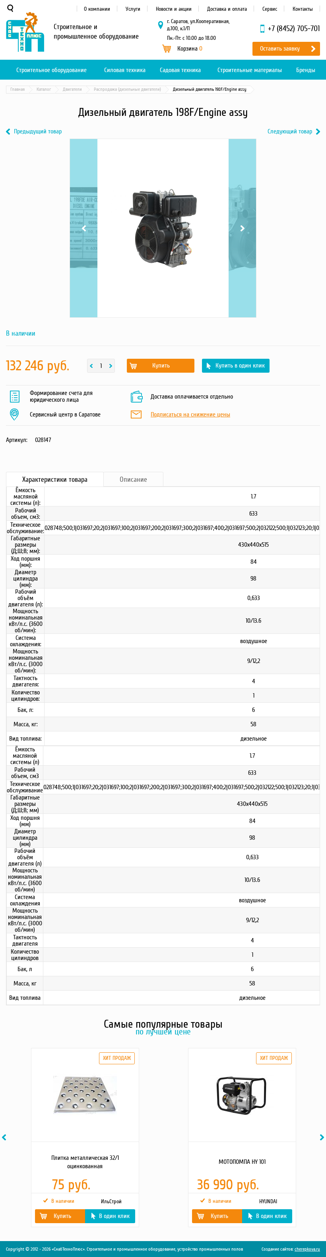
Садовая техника (180, 70)
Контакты (303, 9)
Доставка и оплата (227, 9)
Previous (83, 149)
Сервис (269, 9)
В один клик (114, 1216)
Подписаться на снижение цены (190, 414)
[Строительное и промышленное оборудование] (25, 32)
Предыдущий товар (38, 132)
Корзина (189, 49)
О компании (97, 9)
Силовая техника (125, 70)
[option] (84, 1137)
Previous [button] (5, 1137)
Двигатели (72, 89)
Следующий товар (290, 132)
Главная (17, 89)
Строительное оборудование (51, 70)
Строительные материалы (249, 70)
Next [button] (323, 1137)
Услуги (133, 9)
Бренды (305, 70)
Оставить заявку (280, 49)
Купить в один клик (240, 365)
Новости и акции (174, 9)
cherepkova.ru (307, 1249)
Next (242, 149)
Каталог (44, 89)
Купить (161, 365)
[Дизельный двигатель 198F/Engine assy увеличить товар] (163, 228)
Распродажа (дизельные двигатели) (127, 89)
